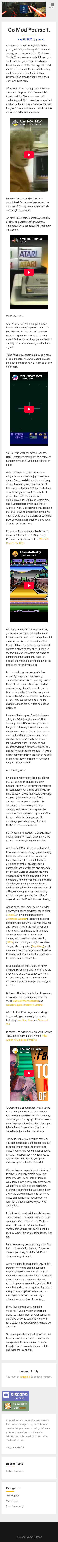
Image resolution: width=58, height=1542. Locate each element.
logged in (25, 1376)
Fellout (10, 914)
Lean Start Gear (24, 1020)
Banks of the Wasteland (26, 1000)
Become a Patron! (15, 1447)
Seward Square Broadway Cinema (24, 1004)
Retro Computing (14, 1506)
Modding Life (12, 1495)
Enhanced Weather (17, 918)
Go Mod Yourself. (14, 1471)
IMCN (10, 942)
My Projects (12, 1501)
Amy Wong (37, 946)
